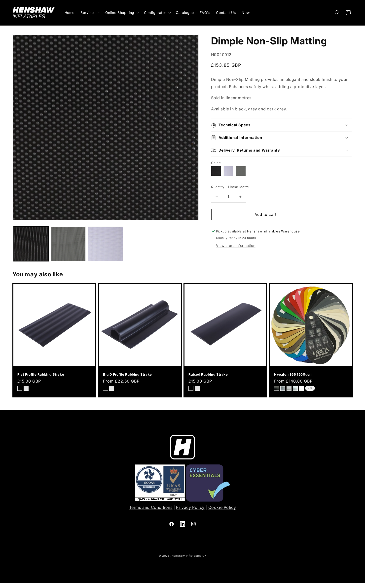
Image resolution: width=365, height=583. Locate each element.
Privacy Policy (190, 507)
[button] (89, 12)
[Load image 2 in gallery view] (68, 244)
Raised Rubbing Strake (208, 374)
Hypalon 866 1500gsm (293, 374)
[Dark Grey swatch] (241, 171)
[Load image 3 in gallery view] (105, 244)
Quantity (230, 187)
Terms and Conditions (151, 507)
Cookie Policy (222, 507)
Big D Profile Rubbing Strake (127, 374)
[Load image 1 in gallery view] (31, 244)
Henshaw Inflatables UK (189, 555)
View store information (236, 245)
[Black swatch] (216, 171)
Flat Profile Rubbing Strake (40, 374)
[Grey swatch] (228, 171)
